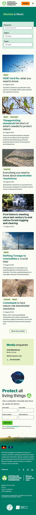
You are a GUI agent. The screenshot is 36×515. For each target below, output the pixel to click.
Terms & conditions (7, 489)
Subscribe (7, 423)
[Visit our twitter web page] (19, 470)
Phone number (7, 414)
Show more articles (18, 331)
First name (5, 407)
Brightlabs (9, 491)
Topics (6, 33)
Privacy (3, 487)
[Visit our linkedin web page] (32, 470)
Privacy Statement (13, 426)
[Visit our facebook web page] (23, 470)
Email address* (23, 414)
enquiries (17, 344)
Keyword (7, 25)
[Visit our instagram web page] (28, 470)
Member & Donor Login (8, 485)
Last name (22, 407)
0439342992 (15, 360)
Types (6, 41)
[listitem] (18, 74)
